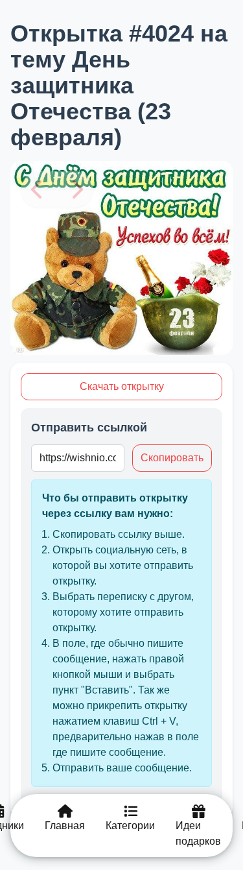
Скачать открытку (122, 386)
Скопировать (172, 457)
